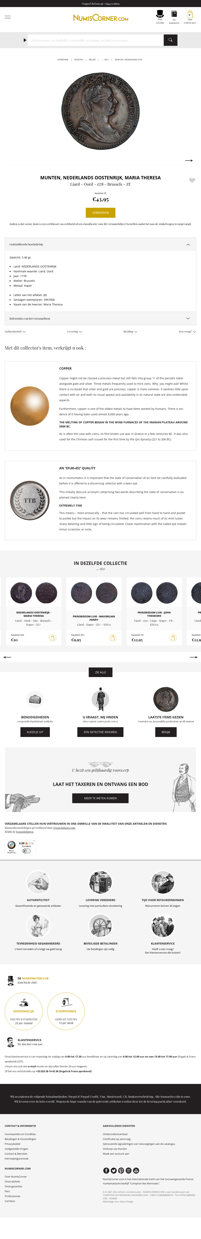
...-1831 (105, 59)
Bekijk (166, 732)
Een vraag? (186, 331)
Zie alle (100, 672)
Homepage (63, 59)
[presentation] (12, 160)
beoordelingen (24, 831)
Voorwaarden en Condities (20, 1134)
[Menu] (33, 841)
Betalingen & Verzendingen (20, 1139)
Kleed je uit (35, 732)
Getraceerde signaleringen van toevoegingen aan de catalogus (139, 1144)
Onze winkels (12, 1181)
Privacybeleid (12, 1144)
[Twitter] (113, 1170)
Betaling (128, 331)
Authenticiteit (13, 331)
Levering (73, 331)
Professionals (12, 1196)
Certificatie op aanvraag (117, 1139)
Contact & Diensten (16, 1153)
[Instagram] (128, 1170)
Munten (78, 59)
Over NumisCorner (16, 1176)
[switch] (27, 851)
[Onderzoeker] (170, 40)
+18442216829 (112, 3)
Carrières (10, 1201)
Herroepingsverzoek (16, 1158)
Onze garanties (13, 1186)
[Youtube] (136, 1170)
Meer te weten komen (100, 798)
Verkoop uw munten (115, 1148)
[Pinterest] (121, 1170)
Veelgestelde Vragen (16, 1148)
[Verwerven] (53, 638)
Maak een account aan (116, 1153)
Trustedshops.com (64, 827)
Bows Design (126, 1201)
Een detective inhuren (100, 732)
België (92, 59)
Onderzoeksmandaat (115, 1134)
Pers (7, 1191)
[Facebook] (106, 1170)
